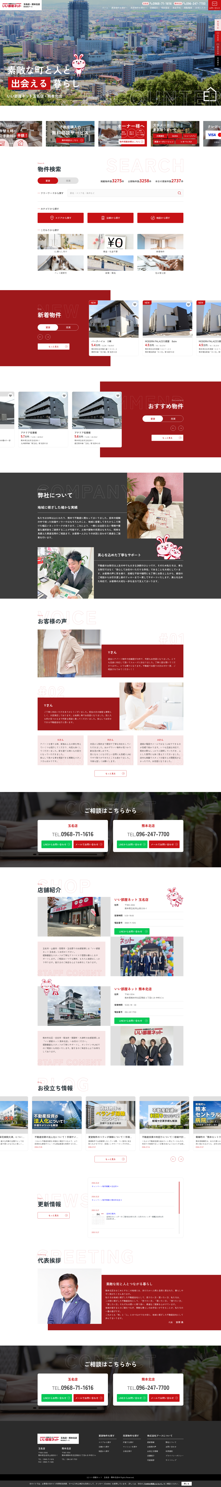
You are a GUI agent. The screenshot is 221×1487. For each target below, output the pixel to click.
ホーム (105, 7)
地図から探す (163, 217)
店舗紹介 (154, 7)
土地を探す (127, 1451)
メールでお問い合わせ (86, 844)
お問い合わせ (214, 8)
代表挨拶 (150, 1460)
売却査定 (165, 7)
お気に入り (200, 7)
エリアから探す (63, 217)
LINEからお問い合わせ (54, 844)
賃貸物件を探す (118, 7)
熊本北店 (218, 50)
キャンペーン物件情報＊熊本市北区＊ (107, 1200)
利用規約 (169, 1451)
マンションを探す (130, 1446)
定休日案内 (110, 1213)
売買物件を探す (138, 7)
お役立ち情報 (152, 1451)
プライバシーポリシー (175, 1455)
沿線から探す (113, 217)
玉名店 (218, 38)
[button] (40, 337)
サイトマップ (171, 1460)
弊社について (171, 1442)
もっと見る (53, 346)
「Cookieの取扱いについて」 (153, 1484)
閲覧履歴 (188, 7)
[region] (135, 1208)
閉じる (186, 1484)
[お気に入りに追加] (134, 304)
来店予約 (177, 7)
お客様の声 (151, 1446)
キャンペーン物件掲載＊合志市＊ (105, 1186)
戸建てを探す (128, 1442)
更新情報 (150, 1442)
